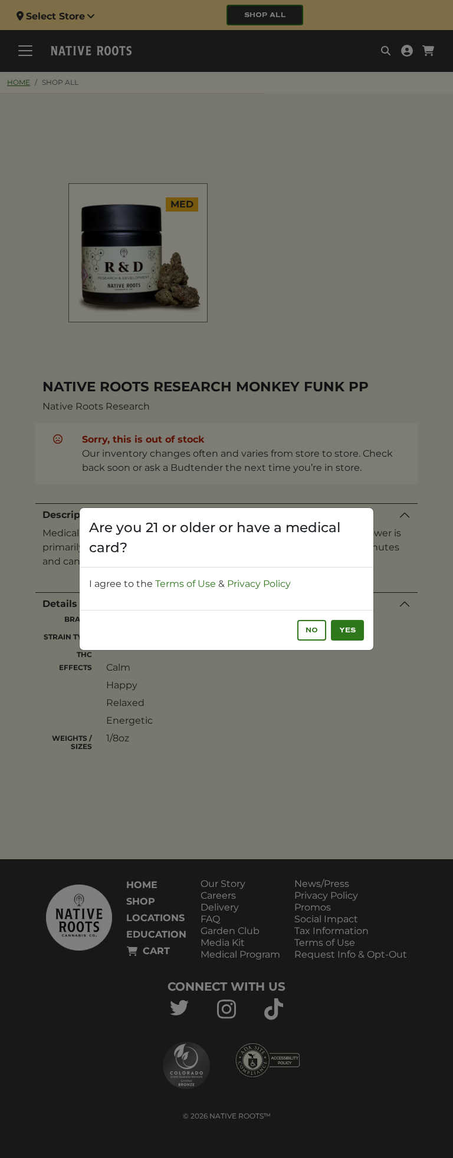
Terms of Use (185, 583)
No (312, 630)
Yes (347, 630)
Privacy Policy (259, 583)
